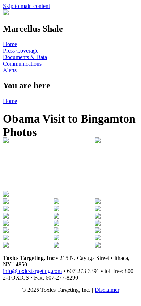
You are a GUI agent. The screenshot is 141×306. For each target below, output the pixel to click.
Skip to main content (26, 6)
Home (10, 44)
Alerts (10, 70)
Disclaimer (107, 290)
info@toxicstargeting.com (32, 271)
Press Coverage (20, 50)
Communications (22, 64)
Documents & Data (25, 57)
